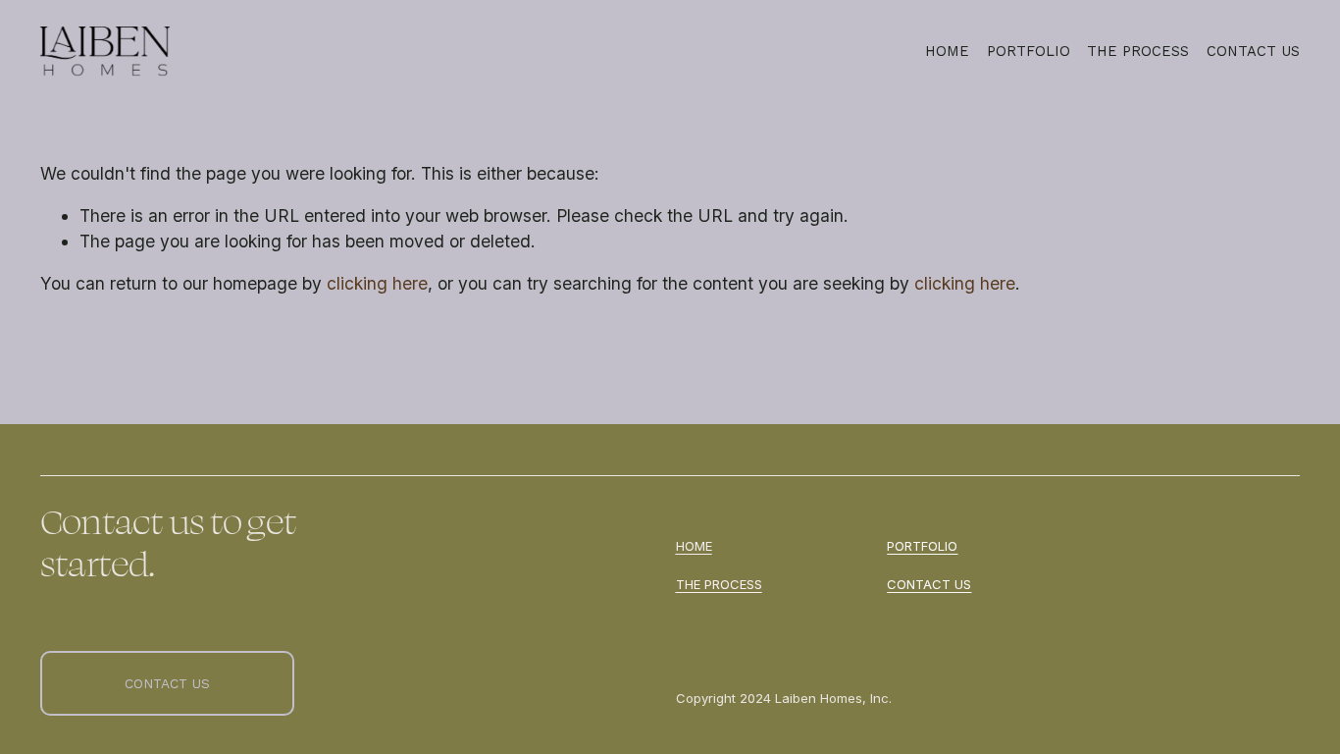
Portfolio (1028, 51)
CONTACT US (167, 683)
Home (947, 51)
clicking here (377, 283)
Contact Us (1253, 51)
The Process (1138, 51)
